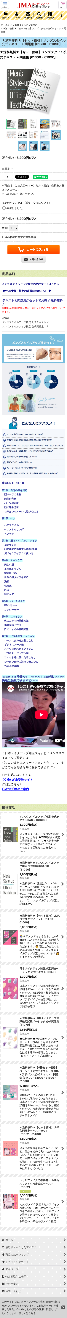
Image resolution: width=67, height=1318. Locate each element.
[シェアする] (7, 177)
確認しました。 (16, 208)
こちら (32, 1313)
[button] (5, 5)
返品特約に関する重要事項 (20, 237)
